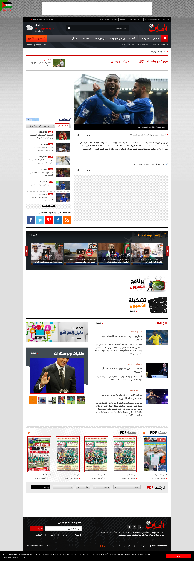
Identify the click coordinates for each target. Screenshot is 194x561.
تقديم (64, 535)
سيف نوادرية (154, 135)
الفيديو (41, 38)
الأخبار (156, 38)
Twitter (38, 45)
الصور (31, 38)
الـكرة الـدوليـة (155, 44)
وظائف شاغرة (104, 19)
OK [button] (178, 556)
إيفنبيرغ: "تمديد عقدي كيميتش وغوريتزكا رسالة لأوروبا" (41, 136)
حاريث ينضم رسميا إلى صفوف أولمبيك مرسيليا (42, 198)
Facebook (30, 45)
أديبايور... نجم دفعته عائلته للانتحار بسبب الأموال (121, 338)
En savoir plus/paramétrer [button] (14, 557)
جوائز (74, 38)
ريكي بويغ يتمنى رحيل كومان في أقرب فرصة (41, 174)
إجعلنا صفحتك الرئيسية (152, 19)
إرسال (46, 487)
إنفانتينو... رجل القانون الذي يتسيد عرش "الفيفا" (122, 370)
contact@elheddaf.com (35, 545)
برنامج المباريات (117, 38)
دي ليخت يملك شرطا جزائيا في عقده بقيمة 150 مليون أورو (40, 161)
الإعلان (52, 535)
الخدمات (85, 38)
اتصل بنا (114, 19)
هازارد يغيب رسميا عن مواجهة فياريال (41, 64)
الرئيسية (166, 19)
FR (27, 19)
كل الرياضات (99, 38)
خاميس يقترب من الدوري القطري (41, 184)
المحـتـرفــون (49, 125)
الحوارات (145, 38)
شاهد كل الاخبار (48, 206)
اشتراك (40, 528)
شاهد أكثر (33, 235)
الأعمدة (132, 38)
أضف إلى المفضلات (136, 19)
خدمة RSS (123, 19)
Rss (44, 45)
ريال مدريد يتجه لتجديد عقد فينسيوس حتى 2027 (43, 149)
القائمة (132, 311)
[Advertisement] (97, 8)
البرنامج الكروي (35, 125)
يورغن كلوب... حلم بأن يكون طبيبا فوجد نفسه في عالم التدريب (121, 396)
